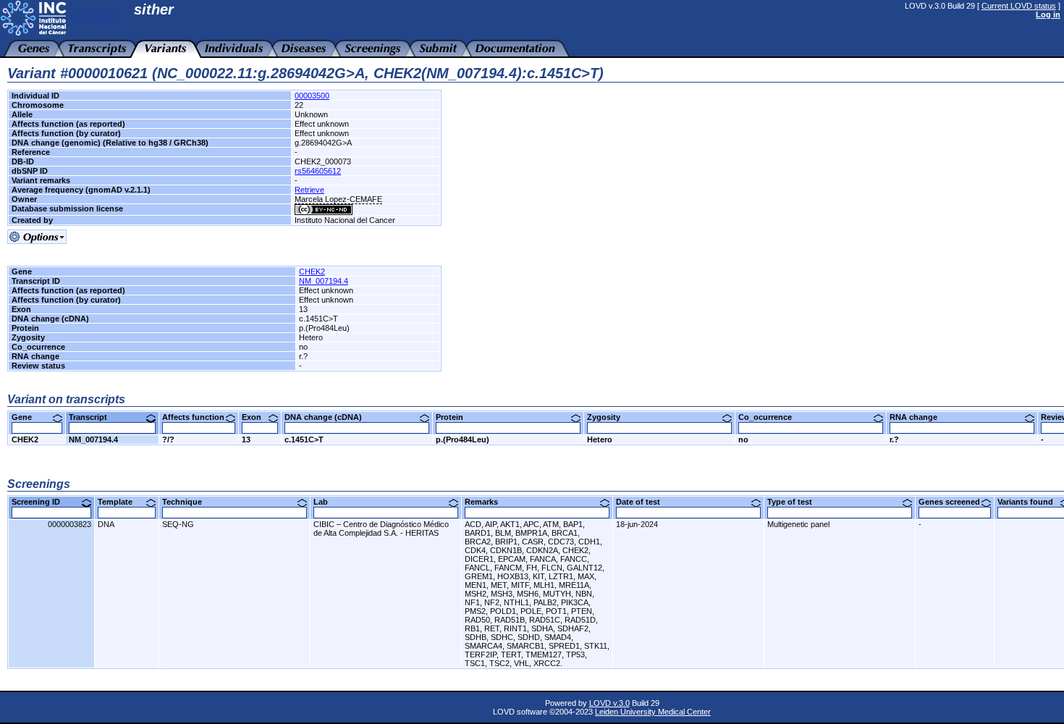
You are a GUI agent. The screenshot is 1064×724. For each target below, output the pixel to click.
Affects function (198, 417)
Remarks (487, 501)
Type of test (795, 501)
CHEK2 (312, 271)
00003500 (312, 95)
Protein (455, 417)
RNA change (919, 417)
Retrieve (309, 189)
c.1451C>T (304, 439)
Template (120, 501)
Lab (326, 501)
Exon (257, 417)
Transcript (93, 417)
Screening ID (41, 501)
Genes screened (955, 501)
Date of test (643, 501)
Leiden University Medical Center (653, 711)
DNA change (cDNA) (328, 417)
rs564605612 (318, 171)
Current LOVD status (1018, 5)
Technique (187, 501)
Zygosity (609, 417)
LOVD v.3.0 (609, 703)
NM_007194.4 (323, 281)
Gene (27, 417)
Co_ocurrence (770, 417)
